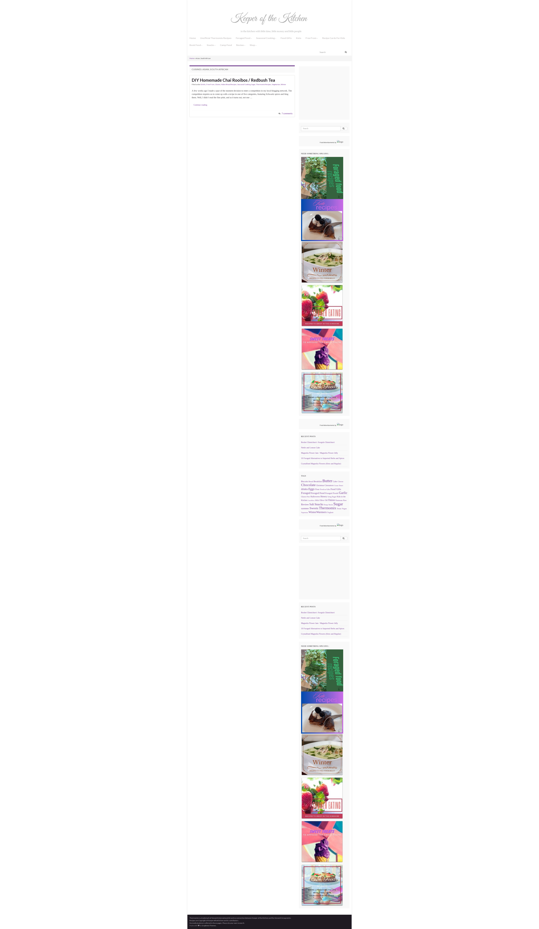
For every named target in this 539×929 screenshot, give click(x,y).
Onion (331, 500)
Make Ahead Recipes (229, 84)
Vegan (344, 509)
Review (240, 45)
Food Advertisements (327, 142)
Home (192, 38)
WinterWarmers (318, 512)
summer (305, 508)
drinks (304, 489)
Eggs (311, 489)
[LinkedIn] (208, 3)
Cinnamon (329, 485)
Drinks (203, 84)
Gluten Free (305, 497)
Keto (298, 38)
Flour (317, 489)
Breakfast (318, 481)
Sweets (314, 508)
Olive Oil (323, 500)
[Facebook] (190, 3)
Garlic (343, 493)
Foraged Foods (331, 493)
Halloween (315, 496)
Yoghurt (330, 512)
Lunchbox (311, 500)
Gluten (217, 84)
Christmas (320, 485)
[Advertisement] (324, 97)
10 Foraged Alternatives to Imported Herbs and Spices (322, 458)
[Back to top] (532, 922)
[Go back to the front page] (269, 21)
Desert (341, 485)
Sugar (253, 84)
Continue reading (200, 105)
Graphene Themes (209, 926)
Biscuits (304, 481)
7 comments (287, 113)
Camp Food (226, 45)
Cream (336, 485)
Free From (311, 38)
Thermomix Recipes (263, 84)
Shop (252, 45)
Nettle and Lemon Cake (310, 448)
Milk (317, 500)
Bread (311, 482)
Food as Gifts (325, 489)
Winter (283, 84)
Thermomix (327, 508)
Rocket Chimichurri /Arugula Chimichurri (318, 442)
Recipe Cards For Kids (333, 38)
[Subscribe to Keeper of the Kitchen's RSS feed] (204, 3)
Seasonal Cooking (265, 38)
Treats (339, 509)
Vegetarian (276, 84)
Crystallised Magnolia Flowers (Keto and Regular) (321, 464)
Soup (326, 505)
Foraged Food (243, 38)
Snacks (210, 45)
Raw (345, 500)
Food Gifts (286, 38)
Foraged (305, 492)
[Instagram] (194, 3)
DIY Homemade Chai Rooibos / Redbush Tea (233, 80)
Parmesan (339, 500)
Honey (323, 496)
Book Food (195, 45)
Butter (327, 481)
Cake (335, 481)
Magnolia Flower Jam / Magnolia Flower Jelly (319, 453)
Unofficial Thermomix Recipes (215, 38)
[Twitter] (199, 3)
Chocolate (308, 485)
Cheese (340, 482)
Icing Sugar (332, 497)
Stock (330, 505)
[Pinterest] (213, 3)
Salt (311, 504)
